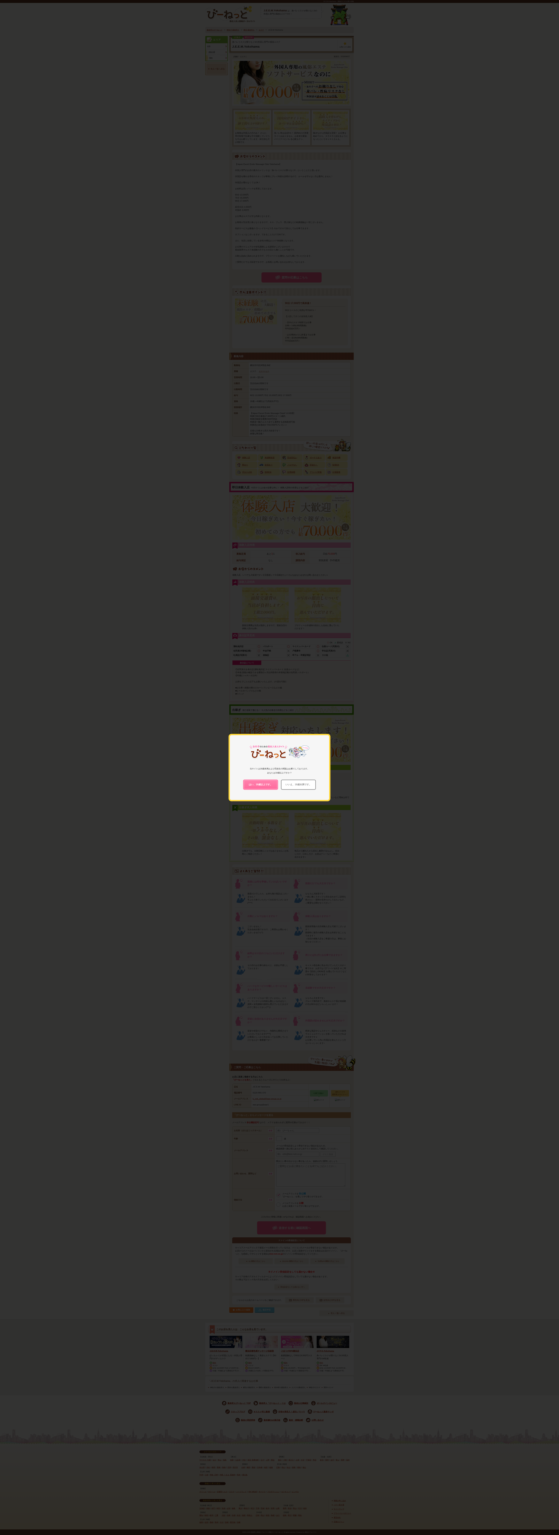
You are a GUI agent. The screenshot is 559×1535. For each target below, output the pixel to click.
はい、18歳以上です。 (260, 784)
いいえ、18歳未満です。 (298, 784)
